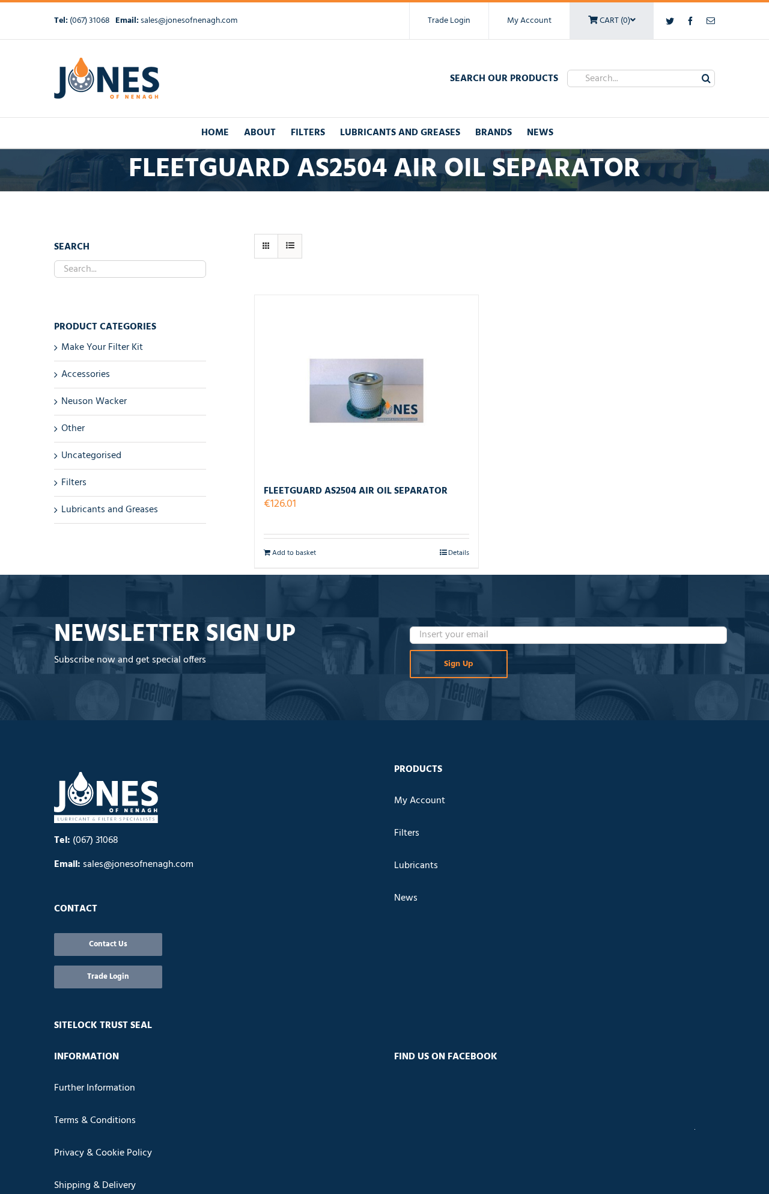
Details (458, 553)
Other (73, 428)
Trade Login (449, 21)
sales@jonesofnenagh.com (189, 21)
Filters (74, 483)
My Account (529, 21)
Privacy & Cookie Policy (103, 1153)
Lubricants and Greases (109, 510)
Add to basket (294, 553)
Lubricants (416, 866)
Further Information (94, 1088)
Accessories (85, 374)
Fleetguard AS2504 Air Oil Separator (356, 491)
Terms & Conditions (95, 1120)
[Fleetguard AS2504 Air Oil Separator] (366, 384)
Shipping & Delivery (95, 1185)
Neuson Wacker (94, 401)
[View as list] (290, 246)
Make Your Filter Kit (102, 347)
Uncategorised (91, 456)
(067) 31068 (91, 21)
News (406, 898)
